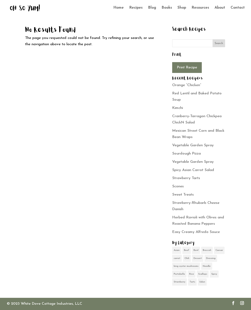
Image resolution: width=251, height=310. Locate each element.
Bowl (196, 250)
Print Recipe (187, 67)
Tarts (192, 282)
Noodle (207, 266)
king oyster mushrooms (186, 266)
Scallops (202, 274)
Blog (152, 8)
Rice (191, 274)
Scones (178, 186)
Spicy (214, 274)
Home (118, 8)
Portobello (179, 274)
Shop (181, 8)
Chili (187, 258)
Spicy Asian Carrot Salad (193, 170)
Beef (186, 250)
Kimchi (177, 108)
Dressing (211, 258)
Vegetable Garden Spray (193, 145)
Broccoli (207, 250)
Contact (238, 8)
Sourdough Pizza (186, 153)
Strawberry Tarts (186, 178)
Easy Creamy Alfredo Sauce (196, 232)
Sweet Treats (183, 195)
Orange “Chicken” (186, 85)
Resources (200, 8)
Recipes (136, 8)
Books (167, 8)
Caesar (219, 250)
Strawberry (179, 282)
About (220, 8)
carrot (177, 258)
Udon (202, 282)
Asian (177, 250)
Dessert (198, 258)
